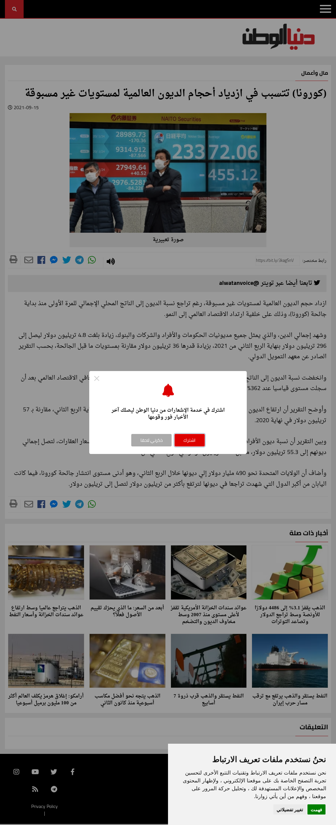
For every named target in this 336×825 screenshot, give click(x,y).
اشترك (189, 440)
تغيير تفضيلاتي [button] (290, 809)
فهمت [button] (316, 809)
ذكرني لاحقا (151, 440)
